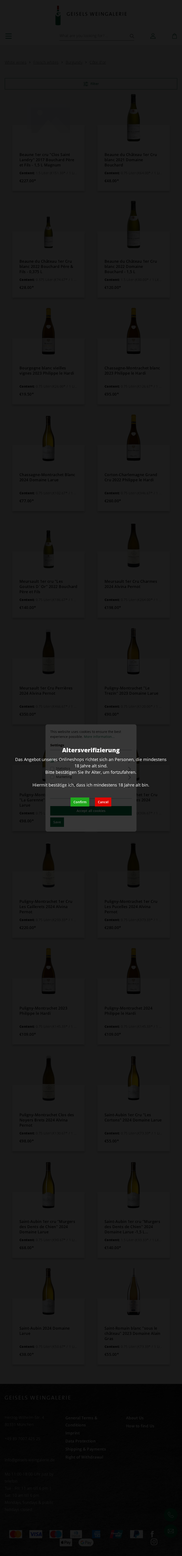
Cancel (103, 802)
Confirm (79, 802)
